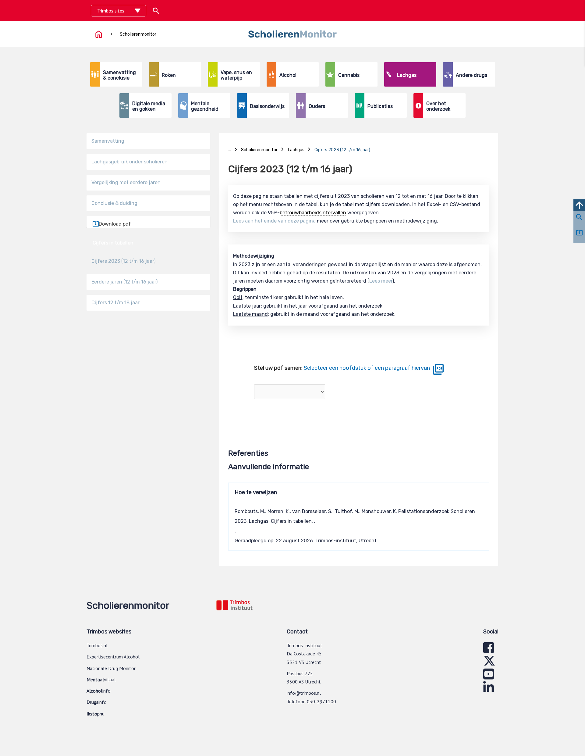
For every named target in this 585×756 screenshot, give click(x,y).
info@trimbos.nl (304, 693)
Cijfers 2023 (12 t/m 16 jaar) (123, 261)
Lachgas (358, 138)
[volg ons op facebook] (488, 650)
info (99, 691)
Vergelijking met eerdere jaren (126, 182)
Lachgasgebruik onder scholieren (129, 162)
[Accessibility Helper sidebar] (575, 10)
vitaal (101, 679)
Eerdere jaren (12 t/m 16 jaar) (124, 282)
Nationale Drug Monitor (111, 668)
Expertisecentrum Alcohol (113, 657)
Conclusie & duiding (114, 203)
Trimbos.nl (97, 645)
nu (96, 714)
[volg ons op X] (489, 663)
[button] (156, 10)
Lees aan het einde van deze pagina (274, 221)
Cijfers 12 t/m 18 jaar (115, 302)
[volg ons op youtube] (488, 677)
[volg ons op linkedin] (488, 690)
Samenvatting (107, 141)
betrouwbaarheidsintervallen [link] (313, 213)
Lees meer (380, 281)
